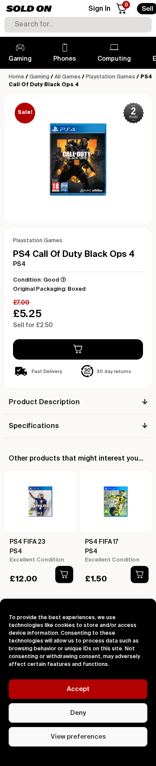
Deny (78, 713)
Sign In (99, 9)
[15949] (78, 349)
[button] (64, 574)
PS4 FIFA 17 (101, 542)
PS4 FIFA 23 (28, 542)
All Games (68, 77)
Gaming (39, 77)
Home (16, 77)
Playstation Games (110, 77)
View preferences (78, 737)
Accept (78, 689)
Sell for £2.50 (33, 325)
